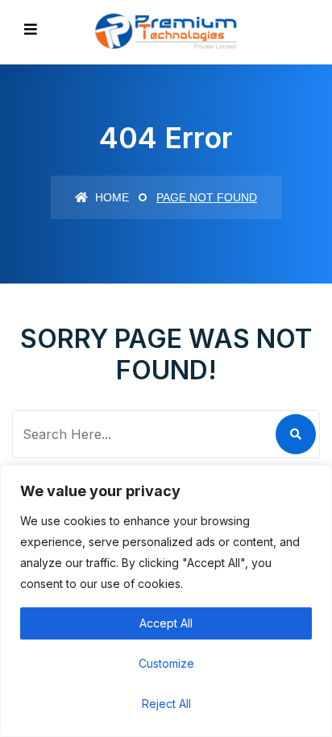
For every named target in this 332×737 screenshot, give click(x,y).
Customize (166, 663)
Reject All (166, 703)
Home (110, 197)
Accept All (166, 623)
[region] (166, 601)
